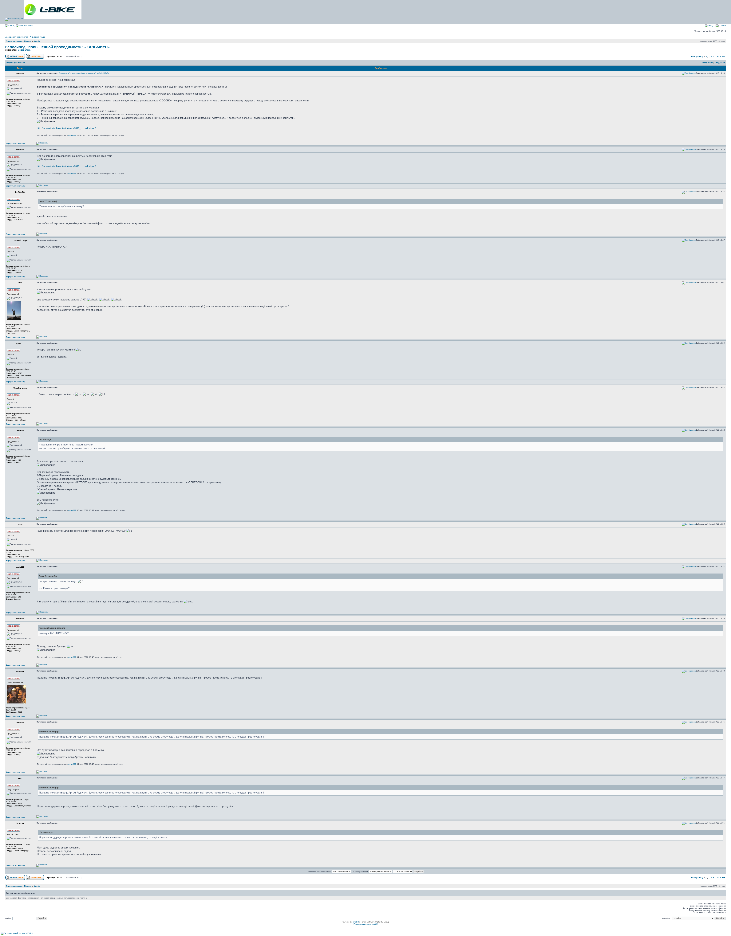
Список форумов (14, 41)
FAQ (711, 25)
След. (723, 56)
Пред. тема (707, 63)
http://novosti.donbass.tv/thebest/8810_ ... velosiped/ (66, 128)
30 (718, 56)
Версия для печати (15, 63)
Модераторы (24, 50)
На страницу (697, 56)
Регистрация (26, 25)
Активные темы (37, 37)
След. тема (720, 63)
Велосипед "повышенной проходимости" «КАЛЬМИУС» (57, 47)
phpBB (356, 922)
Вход (11, 25)
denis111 (72, 135)
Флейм (37, 41)
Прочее (27, 41)
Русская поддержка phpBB (366, 924)
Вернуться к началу (15, 143)
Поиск (722, 25)
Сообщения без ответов (16, 37)
